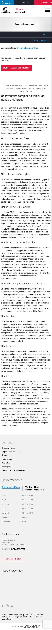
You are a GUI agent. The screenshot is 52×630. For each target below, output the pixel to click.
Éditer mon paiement (40, 40)
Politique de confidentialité (23, 617)
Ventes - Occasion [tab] (34, 490)
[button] (7, 2)
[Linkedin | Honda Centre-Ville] (11, 606)
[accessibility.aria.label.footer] (32, 626)
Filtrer (45, 34)
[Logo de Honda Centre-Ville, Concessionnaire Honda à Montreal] (13, 10)
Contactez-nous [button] (13, 559)
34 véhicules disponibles (27, 48)
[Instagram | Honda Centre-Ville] (7, 606)
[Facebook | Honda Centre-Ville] (2, 606)
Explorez (5, 409)
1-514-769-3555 (18, 549)
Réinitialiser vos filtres (16, 68)
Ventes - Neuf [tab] (32, 487)
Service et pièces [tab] (11, 487)
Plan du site (29, 615)
